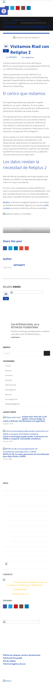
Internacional (10, 385)
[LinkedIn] (29, 8)
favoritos (8, 375)
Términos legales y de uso (14, 664)
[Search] (47, 353)
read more (15, 337)
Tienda (15, 544)
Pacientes (9, 498)
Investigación (10, 389)
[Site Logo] (10, 3)
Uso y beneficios (15, 508)
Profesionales (10, 523)
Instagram (21, 606)
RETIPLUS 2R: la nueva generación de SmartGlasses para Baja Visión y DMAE (26, 455)
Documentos (18, 539)
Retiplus (6, 202)
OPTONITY (13, 57)
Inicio (7, 487)
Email (27, 248)
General (8, 380)
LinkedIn (16, 248)
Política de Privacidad (12, 658)
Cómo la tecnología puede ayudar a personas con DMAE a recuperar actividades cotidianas (25, 437)
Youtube (16, 606)
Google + (21, 248)
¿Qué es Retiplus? (16, 503)
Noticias (8, 394)
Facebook (5, 248)
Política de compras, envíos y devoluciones (21, 655)
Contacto (9, 559)
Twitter (10, 248)
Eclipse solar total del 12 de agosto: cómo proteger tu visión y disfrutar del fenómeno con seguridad (25, 418)
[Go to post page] (27, 306)
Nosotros (9, 493)
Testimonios (10, 549)
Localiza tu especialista (18, 518)
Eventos (8, 370)
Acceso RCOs (14, 534)
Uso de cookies (9, 661)
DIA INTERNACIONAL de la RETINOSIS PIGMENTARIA (25, 326)
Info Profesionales (16, 528)
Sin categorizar (28, 57)
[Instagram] (23, 8)
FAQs (11, 513)
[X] (12, 8)
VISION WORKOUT (12, 404)
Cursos (8, 365)
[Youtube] (18, 8)
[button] (45, 5)
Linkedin (27, 606)
